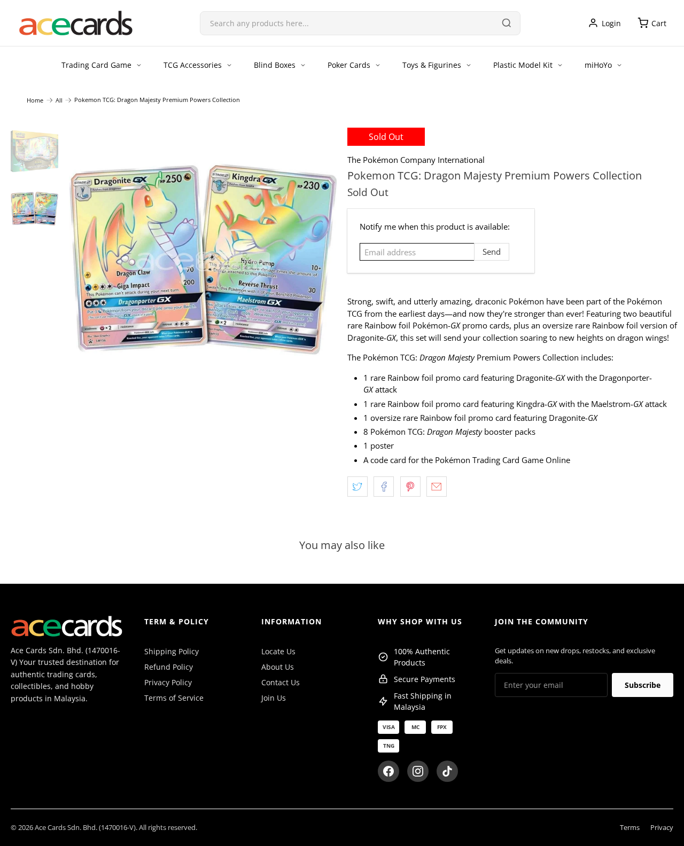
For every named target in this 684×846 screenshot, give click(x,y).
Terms (630, 827)
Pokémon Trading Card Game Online (502, 460)
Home (35, 100)
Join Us (273, 698)
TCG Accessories (193, 65)
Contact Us (280, 682)
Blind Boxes (275, 65)
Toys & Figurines (431, 65)
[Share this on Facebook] (384, 486)
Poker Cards (349, 65)
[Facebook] (388, 771)
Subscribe (642, 685)
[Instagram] (418, 771)
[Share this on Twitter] (357, 486)
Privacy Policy (168, 682)
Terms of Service (174, 698)
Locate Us (278, 651)
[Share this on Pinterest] (410, 486)
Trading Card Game (96, 65)
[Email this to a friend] (436, 486)
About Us (277, 667)
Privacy (661, 827)
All (59, 100)
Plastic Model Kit (523, 65)
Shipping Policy (171, 651)
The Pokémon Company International (416, 159)
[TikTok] (447, 771)
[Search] (506, 23)
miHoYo (598, 65)
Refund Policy (168, 667)
